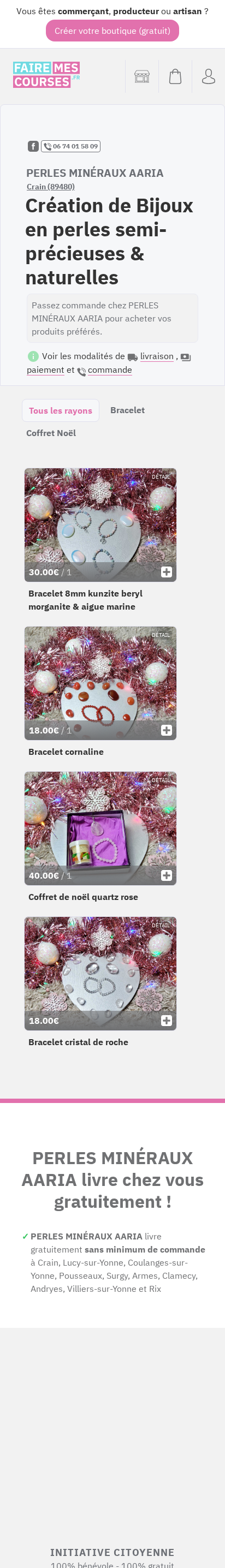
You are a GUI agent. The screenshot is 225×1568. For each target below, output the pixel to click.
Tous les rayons (60, 410)
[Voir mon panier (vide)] (175, 76)
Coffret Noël (51, 432)
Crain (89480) (51, 187)
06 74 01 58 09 (74, 146)
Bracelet (127, 409)
